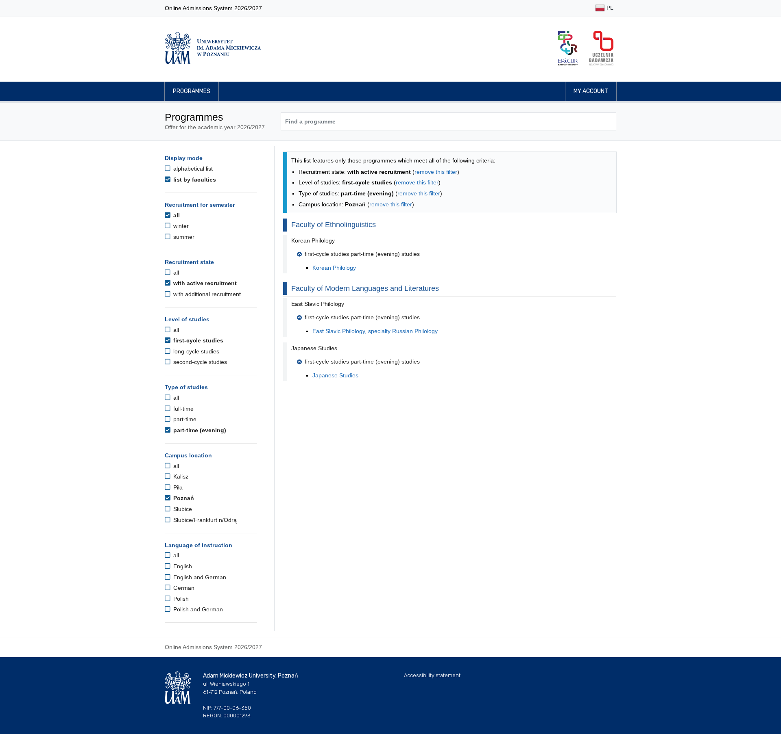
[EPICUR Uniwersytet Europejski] (567, 48)
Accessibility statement (432, 675)
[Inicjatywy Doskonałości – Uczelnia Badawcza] (601, 48)
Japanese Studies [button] (314, 348)
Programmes (191, 91)
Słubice (182, 509)
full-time (183, 408)
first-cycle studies (197, 340)
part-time (184, 419)
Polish (180, 598)
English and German (199, 577)
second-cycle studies (199, 362)
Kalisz (180, 476)
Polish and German (197, 609)
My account (591, 91)
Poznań (183, 498)
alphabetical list (192, 168)
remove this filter (435, 172)
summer (183, 237)
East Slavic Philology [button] (317, 304)
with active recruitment (204, 283)
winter (180, 226)
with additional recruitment (206, 294)
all (176, 215)
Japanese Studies (335, 375)
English (182, 566)
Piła (177, 487)
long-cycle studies (195, 351)
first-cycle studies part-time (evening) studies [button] (362, 254)
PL (609, 7)
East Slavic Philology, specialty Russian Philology (375, 331)
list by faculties (194, 179)
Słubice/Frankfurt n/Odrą (204, 520)
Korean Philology (334, 267)
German (183, 588)
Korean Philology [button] (313, 240)
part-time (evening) (199, 430)
